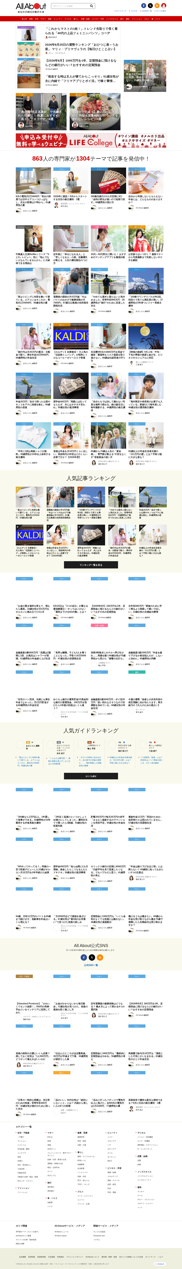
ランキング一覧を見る (91, 565)
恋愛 (139, 1160)
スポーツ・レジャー (145, 1203)
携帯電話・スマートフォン (147, 1145)
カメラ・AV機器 (143, 1141)
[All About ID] (163, 6)
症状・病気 (81, 1141)
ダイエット (111, 1157)
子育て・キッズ (83, 1184)
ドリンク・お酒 (83, 1204)
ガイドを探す (161, 11)
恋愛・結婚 (85, 19)
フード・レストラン (85, 1196)
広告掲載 (51, 1257)
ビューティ (58, 19)
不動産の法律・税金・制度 (27, 1177)
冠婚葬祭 (80, 1164)
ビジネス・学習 (98, 19)
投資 (49, 1141)
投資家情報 (41, 1257)
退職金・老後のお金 (55, 1163)
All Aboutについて (92, 1257)
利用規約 (60, 1257)
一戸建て (20, 1137)
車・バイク (156, 19)
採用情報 (31, 1257)
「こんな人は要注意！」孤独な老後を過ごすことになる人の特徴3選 (59, 761)
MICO (109, 1161)
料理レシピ (81, 1160)
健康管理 (80, 1137)
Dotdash (161, 1264)
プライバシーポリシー (74, 1257)
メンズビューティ (144, 1180)
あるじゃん (51, 1175)
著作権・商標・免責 (109, 1257)
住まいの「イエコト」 (26, 1181)
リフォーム (21, 1145)
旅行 (122, 19)
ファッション (137, 19)
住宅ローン (51, 1149)
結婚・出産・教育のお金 (56, 1159)
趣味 (127, 19)
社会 (109, 1188)
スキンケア (111, 1141)
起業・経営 (111, 1184)
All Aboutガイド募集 (23, 1236)
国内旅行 (50, 1191)
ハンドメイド (82, 1172)
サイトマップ (121, 11)
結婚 (139, 1164)
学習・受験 (111, 1192)
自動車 (50, 1202)
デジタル (68, 19)
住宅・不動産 (23, 1133)
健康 (49, 19)
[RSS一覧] (157, 5)
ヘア (109, 1145)
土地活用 (20, 1169)
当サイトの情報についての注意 (131, 1257)
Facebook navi (99, 1236)
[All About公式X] (150, 5)
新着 (31, 19)
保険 (49, 1145)
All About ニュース (62, 1232)
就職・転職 (111, 1172)
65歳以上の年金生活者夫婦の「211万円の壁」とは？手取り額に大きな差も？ (121, 760)
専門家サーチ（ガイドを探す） (28, 1232)
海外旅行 (50, 1187)
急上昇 (24, 19)
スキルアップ (112, 1176)
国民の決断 (20, 1244)
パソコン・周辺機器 (145, 1137)
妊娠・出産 (81, 1176)
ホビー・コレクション (146, 1199)
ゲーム (140, 1195)
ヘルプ (160, 1257)
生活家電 (80, 1168)
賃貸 (19, 1157)
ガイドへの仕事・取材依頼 (26, 1240)
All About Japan (61, 1236)
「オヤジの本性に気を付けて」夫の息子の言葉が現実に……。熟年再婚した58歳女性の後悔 (90, 761)
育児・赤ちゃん (83, 1180)
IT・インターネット (145, 1149)
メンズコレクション (145, 1176)
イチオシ (96, 1240)
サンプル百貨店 (99, 1232)
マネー (43, 19)
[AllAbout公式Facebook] (143, 5)
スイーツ (80, 1200)
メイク (110, 1137)
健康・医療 (82, 1133)
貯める (50, 1137)
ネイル (110, 1153)
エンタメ (140, 1191)
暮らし (76, 19)
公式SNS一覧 (146, 11)
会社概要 (22, 1257)
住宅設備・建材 (23, 1149)
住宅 (36, 19)
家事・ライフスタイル (86, 1157)
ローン (50, 1171)
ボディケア (111, 1149)
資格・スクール (113, 1180)
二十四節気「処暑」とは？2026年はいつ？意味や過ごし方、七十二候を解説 (151, 760)
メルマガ (134, 11)
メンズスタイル (112, 19)
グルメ (146, 19)
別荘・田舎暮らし (24, 1165)
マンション (21, 1141)
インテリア (21, 1153)
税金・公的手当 (53, 1167)
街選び (20, 1161)
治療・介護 (81, 1145)
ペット (140, 1207)
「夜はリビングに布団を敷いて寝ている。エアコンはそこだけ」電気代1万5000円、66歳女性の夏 (28, 761)
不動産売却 (21, 1173)
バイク (50, 1206)
